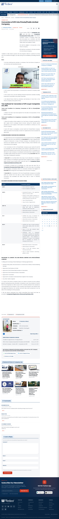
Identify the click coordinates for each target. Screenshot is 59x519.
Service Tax (15, 12)
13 (49, 221)
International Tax (21, 509)
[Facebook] (2, 506)
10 (42, 221)
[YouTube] (8, 506)
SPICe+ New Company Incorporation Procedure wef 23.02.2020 (16, 341)
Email (4, 460)
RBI (46, 12)
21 (51, 223)
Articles (12, 17)
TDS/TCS (19, 507)
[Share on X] (31, 28)
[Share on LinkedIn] (34, 28)
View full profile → (34, 333)
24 (42, 225)
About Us (50, 502)
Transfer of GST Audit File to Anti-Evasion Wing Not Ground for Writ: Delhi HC (49, 97)
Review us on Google (9, 356)
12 (47, 221)
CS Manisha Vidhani (7, 27)
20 (49, 223)
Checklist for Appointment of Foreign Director (12, 339)
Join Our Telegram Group (24, 353)
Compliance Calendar (43, 507)
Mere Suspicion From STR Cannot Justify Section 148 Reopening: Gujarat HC (49, 121)
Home (2, 12)
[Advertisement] (10, 43)
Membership (51, 509)
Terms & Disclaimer (54, 514)
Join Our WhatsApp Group (10, 353)
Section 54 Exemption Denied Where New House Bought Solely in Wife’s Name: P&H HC (49, 133)
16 (56, 221)
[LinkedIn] (4, 334)
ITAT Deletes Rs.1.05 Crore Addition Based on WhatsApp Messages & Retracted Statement (49, 139)
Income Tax (6, 12)
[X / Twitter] (5, 506)
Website (4, 465)
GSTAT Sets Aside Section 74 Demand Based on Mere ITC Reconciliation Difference (48, 85)
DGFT (44, 12)
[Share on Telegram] (39, 28)
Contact (50, 507)
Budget (10, 12)
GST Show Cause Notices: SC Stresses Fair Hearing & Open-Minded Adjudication (48, 80)
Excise (27, 12)
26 (47, 225)
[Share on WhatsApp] (36, 28)
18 (44, 223)
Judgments (41, 505)
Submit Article (51, 504)
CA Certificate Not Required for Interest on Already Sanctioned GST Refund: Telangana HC (48, 103)
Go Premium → (49, 56)
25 (44, 225)
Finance (52, 12)
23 (56, 223)
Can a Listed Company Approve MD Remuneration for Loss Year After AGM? (48, 144)
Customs (31, 12)
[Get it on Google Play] (40, 492)
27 (49, 225)
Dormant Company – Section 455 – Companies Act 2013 (15, 344)
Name (4, 455)
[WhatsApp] (2, 509)
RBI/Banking (30, 505)
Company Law (21, 12)
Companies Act (11, 314)
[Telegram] (5, 509)
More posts (44, 89)
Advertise (51, 505)
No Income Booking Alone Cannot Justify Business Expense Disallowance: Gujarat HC (49, 108)
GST (35, 12)
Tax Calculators (41, 509)
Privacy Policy (47, 514)
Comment (5, 442)
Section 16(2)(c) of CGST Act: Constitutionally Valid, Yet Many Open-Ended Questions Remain (48, 70)
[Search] (57, 12)
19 (47, 223)
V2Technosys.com (23, 514)
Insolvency (30, 507)
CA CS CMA (39, 12)
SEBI (49, 12)
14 (51, 221)
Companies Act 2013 (20, 314)
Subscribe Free (24, 490)
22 (54, 223)
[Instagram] (14, 506)
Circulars (40, 504)
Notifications (41, 502)
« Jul (42, 230)
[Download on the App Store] (49, 492)
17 (42, 223)
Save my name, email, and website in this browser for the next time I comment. (17, 470)
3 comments (11, 29)
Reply (3, 410)
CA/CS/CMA (30, 509)
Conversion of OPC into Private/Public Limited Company (19, 23)
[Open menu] (57, 4)
